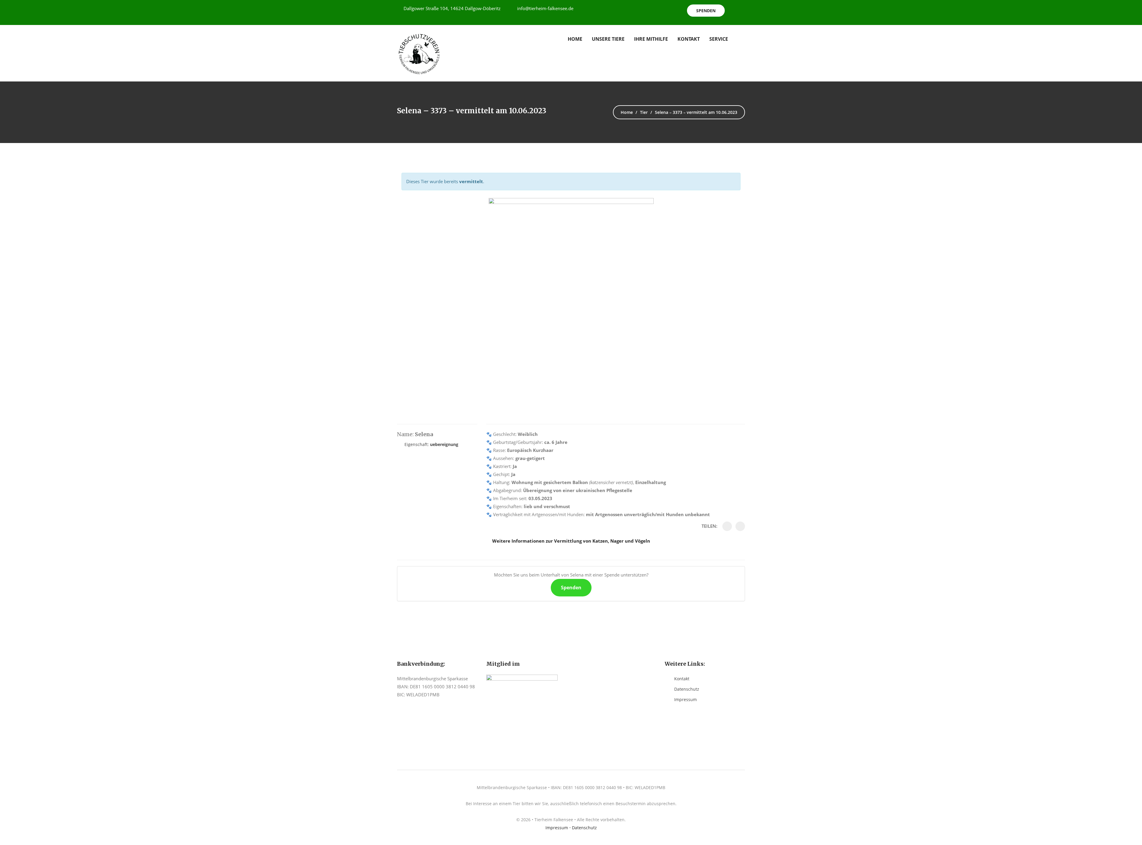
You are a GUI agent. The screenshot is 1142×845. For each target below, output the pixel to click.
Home (575, 39)
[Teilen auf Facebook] (727, 526)
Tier (644, 112)
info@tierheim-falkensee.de (545, 8)
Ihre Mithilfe (651, 39)
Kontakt (688, 39)
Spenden (706, 10)
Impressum (685, 699)
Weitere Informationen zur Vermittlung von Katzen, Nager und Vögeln (571, 541)
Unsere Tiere (608, 39)
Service (718, 39)
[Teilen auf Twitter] (740, 526)
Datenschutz (686, 689)
